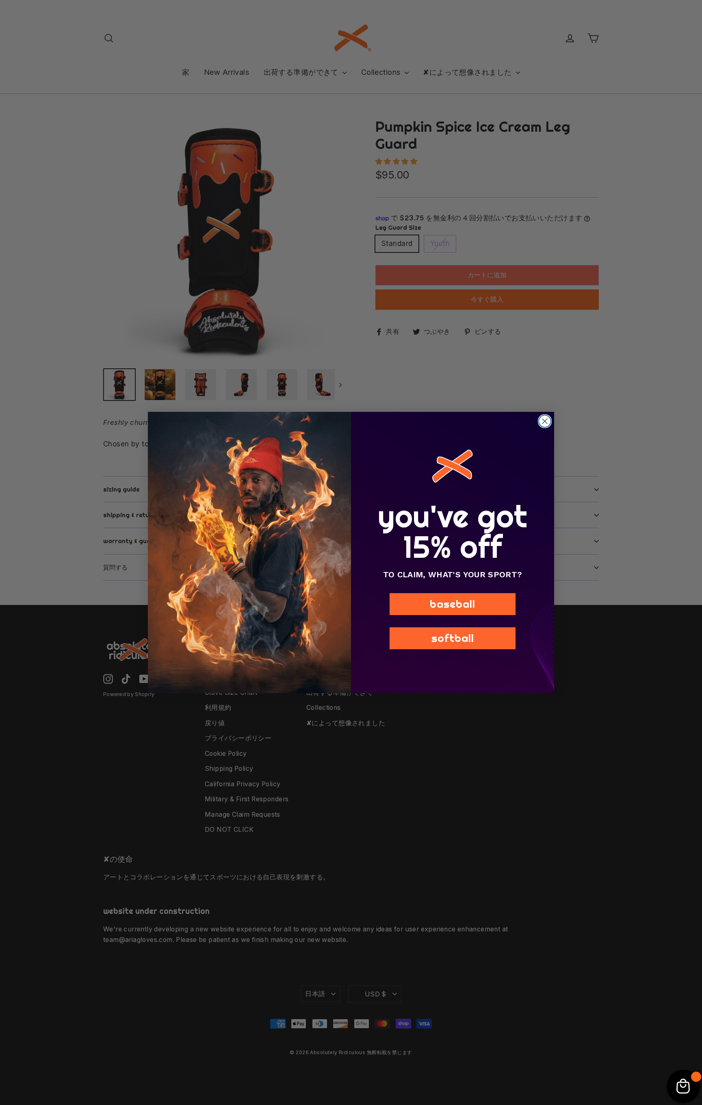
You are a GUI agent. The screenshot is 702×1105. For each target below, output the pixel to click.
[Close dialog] (545, 421)
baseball (452, 604)
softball (452, 638)
